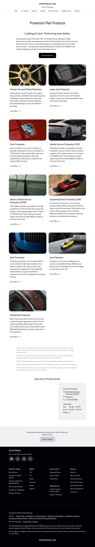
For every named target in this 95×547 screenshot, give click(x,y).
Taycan (31, 479)
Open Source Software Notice (18, 518)
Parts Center (54, 479)
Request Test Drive (15, 493)
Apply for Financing (56, 494)
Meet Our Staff (75, 475)
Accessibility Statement (72, 516)
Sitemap (35, 521)
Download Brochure (47, 55)
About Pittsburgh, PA (76, 489)
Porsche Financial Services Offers (55, 490)
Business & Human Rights (56, 516)
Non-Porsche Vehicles (15, 486)
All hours (65, 412)
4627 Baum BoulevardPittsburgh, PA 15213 (73, 393)
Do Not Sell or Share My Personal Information (42, 518)
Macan (31, 485)
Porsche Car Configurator (16, 490)
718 (30, 472)
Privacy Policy (20, 516)
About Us (73, 472)
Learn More (14, 111)
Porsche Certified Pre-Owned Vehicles (16, 482)
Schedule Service (55, 472)
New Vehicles (13, 472)
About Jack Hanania (76, 482)
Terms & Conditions (41, 516)
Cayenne (32, 489)
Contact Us (69, 397)
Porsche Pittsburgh (47, 7)
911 (30, 475)
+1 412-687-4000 (71, 399)
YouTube (14, 459)
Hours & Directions (76, 479)
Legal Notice (30, 516)
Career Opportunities (76, 485)
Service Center (54, 475)
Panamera (32, 482)
